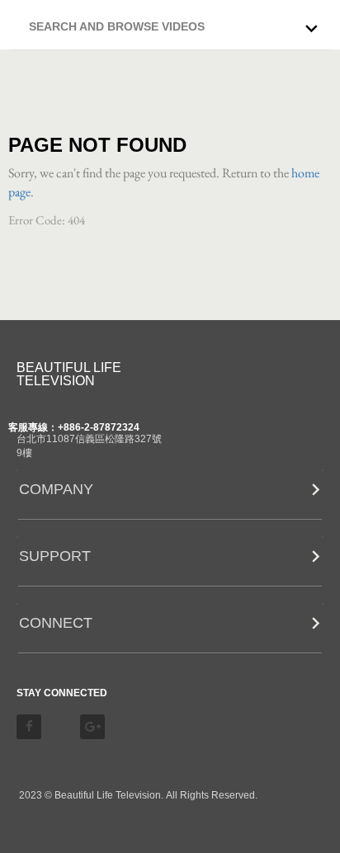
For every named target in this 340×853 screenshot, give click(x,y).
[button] (174, 22)
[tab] (170, 24)
